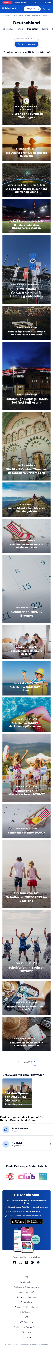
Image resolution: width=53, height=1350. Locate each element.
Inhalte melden (26, 1282)
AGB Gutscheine (26, 1322)
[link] (43, 8)
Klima (45, 29)
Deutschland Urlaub (32, 16)
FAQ (26, 1277)
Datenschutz (26, 1302)
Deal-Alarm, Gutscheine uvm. (26, 1287)
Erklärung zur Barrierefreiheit (26, 1327)
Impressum (26, 1337)
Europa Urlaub (17, 16)
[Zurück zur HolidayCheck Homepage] (9, 8)
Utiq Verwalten (26, 1312)
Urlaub (7, 16)
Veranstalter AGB (26, 1292)
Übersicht (7, 29)
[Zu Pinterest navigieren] (32, 1262)
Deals (6, 2)
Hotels (20, 29)
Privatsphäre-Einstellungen (26, 1307)
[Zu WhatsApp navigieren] (38, 1262)
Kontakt (38, 2)
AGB (26, 1317)
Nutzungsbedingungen (26, 1297)
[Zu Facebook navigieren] (15, 1262)
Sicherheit (26, 1332)
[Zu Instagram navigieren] (20, 1262)
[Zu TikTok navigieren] (26, 1262)
